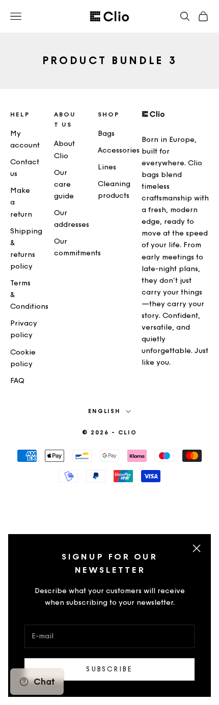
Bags (106, 133)
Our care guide (64, 184)
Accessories (119, 150)
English (104, 411)
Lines (107, 167)
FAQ (17, 380)
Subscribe (109, 669)
